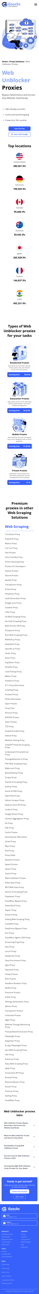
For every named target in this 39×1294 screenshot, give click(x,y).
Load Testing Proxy (13, 671)
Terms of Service (6, 1276)
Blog (22, 1244)
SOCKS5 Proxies (12, 717)
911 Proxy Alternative (14, 685)
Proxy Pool (9, 708)
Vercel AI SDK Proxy (13, 791)
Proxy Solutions (16, 61)
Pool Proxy (9, 850)
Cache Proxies (11, 832)
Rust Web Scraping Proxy (16, 635)
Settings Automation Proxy (17, 1001)
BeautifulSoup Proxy (14, 773)
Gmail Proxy (10, 841)
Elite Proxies (10, 978)
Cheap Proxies (11, 974)
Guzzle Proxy (10, 1086)
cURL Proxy (10, 612)
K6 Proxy (9, 823)
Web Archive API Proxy (15, 626)
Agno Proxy (10, 965)
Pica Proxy (9, 933)
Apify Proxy (10, 1068)
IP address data (6, 1254)
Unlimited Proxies (13, 1015)
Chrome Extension (7, 1256)
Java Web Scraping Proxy (16, 1050)
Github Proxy (11, 735)
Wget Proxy (10, 1020)
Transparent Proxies (14, 1010)
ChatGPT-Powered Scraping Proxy (17, 746)
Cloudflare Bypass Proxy (16, 901)
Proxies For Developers (15, 566)
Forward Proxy (11, 694)
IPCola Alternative (13, 699)
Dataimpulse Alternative (16, 837)
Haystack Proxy (12, 969)
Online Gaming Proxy (14, 561)
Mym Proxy (10, 846)
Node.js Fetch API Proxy (15, 805)
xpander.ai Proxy (12, 648)
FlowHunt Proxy (12, 680)
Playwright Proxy (12, 1036)
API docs (4, 1251)
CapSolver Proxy (12, 662)
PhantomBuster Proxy (15, 1082)
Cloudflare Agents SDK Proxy (17, 937)
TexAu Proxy (10, 653)
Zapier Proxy (10, 910)
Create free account (19, 1191)
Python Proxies (11, 571)
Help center (24, 1247)
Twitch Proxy (10, 873)
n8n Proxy (9, 1054)
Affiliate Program (26, 1242)
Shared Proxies (11, 575)
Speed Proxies (11, 864)
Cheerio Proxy (11, 914)
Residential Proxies (7, 1234)
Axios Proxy (10, 658)
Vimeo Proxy (10, 589)
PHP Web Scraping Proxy (16, 763)
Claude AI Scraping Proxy (16, 782)
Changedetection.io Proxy (16, 759)
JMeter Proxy (10, 676)
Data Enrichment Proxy (15, 960)
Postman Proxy (11, 1091)
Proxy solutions (25, 1239)
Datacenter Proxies (7, 1239)
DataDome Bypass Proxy (16, 928)
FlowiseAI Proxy (12, 539)
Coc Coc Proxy (11, 548)
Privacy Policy (5, 1264)
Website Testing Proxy (15, 740)
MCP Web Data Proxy (14, 887)
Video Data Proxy (12, 882)
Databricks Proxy (12, 956)
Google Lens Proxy (13, 603)
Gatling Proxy (11, 1095)
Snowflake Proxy (12, 1100)
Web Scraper (5, 1244)
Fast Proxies (10, 552)
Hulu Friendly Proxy (14, 557)
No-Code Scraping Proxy (15, 621)
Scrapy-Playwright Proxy (15, 1045)
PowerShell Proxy (12, 905)
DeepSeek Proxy (12, 644)
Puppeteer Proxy (12, 896)
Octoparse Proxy (12, 630)
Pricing (23, 1234)
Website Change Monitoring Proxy (17, 1025)
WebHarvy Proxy (12, 639)
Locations (24, 1237)
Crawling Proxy (11, 690)
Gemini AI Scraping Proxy (16, 892)
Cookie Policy (5, 1268)
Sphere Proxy (11, 1006)
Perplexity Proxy (12, 593)
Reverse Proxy (11, 712)
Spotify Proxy (11, 580)
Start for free (19, 129)
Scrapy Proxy (10, 777)
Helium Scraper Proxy (14, 800)
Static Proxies (11, 722)
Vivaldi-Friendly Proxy (14, 731)
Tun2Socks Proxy (12, 534)
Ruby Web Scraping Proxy (16, 1063)
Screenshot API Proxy (14, 1073)
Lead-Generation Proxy (15, 598)
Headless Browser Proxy (16, 983)
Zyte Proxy (9, 946)
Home (5, 61)
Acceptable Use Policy (8, 1280)
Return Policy (5, 1272)
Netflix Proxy (10, 988)
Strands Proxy (11, 1077)
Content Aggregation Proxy (17, 818)
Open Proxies (11, 703)
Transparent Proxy (13, 584)
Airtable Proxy (11, 667)
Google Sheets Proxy (14, 814)
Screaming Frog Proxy (14, 942)
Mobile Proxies (6, 1237)
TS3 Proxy (9, 726)
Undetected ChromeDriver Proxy (17, 753)
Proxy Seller (10, 855)
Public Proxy (10, 997)
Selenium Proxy (12, 1059)
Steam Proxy (10, 869)
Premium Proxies (12, 992)
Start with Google (21, 134)
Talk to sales (19, 1197)
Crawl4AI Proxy (11, 924)
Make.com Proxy (12, 768)
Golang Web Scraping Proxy (17, 919)
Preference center (7, 1283)
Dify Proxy (9, 827)
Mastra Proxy (11, 543)
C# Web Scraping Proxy (15, 616)
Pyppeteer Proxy (12, 1041)
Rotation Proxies (12, 859)
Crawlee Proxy (11, 607)
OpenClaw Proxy (12, 795)
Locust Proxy (10, 951)
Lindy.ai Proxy (11, 809)
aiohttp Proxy (11, 786)
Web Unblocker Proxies (15, 878)
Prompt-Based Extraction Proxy (19, 1031)
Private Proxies (6, 1242)
